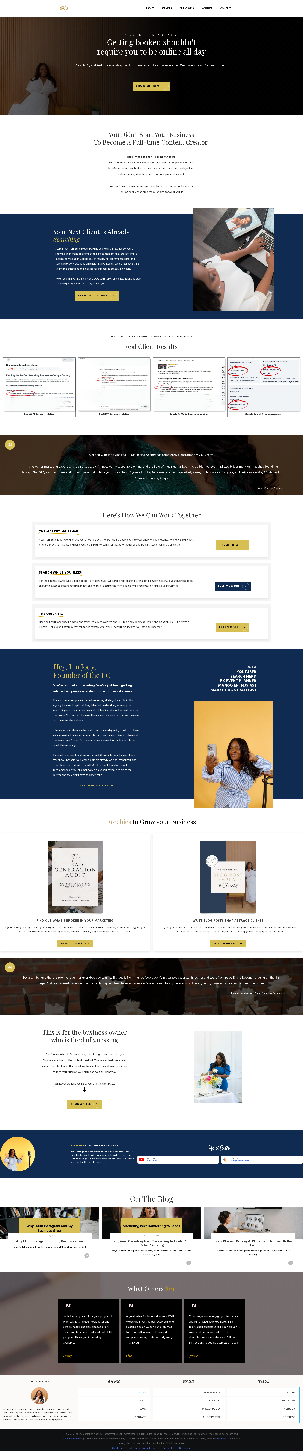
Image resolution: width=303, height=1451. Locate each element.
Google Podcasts (240, 1160)
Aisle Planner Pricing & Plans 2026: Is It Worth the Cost (253, 1239)
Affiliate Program (152, 1448)
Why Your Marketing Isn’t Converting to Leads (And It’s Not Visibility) (151, 1239)
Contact (137, 1448)
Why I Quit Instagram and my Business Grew (49, 1239)
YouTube (152, 1160)
